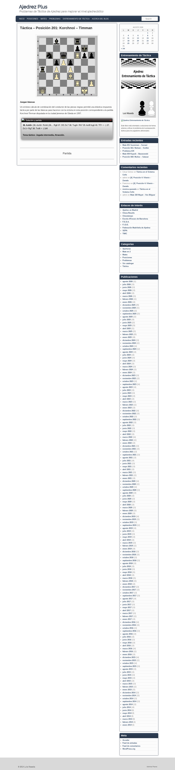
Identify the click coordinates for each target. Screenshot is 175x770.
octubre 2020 (127, 487)
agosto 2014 (127, 704)
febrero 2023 (127, 405)
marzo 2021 (127, 472)
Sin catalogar (128, 263)
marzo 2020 (127, 508)
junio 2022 (126, 428)
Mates (44, 19)
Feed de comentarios (131, 746)
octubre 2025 (127, 311)
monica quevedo (129, 189)
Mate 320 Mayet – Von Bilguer (142, 195)
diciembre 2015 (128, 657)
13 (138, 38)
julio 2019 (126, 531)
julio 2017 (126, 602)
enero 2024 (127, 373)
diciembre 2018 (128, 552)
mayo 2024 (127, 361)
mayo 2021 (127, 467)
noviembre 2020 (129, 484)
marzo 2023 (127, 402)
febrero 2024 (127, 370)
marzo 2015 (127, 684)
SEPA (124, 231)
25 (128, 43)
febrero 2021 (127, 475)
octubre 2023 (127, 381)
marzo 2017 (127, 613)
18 (128, 41)
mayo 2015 (127, 678)
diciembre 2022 (128, 411)
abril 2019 (126, 540)
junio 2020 (126, 499)
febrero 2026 (127, 299)
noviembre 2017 (129, 590)
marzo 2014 (127, 719)
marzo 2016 (127, 649)
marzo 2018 (127, 578)
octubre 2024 (127, 346)
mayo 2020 (127, 502)
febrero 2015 (127, 687)
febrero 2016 (127, 651)
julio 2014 (126, 707)
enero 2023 (127, 408)
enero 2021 (127, 478)
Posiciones (32, 19)
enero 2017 (127, 619)
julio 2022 (126, 425)
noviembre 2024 (129, 343)
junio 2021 (126, 463)
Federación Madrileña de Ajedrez (136, 228)
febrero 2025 (127, 334)
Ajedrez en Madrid (130, 210)
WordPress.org (128, 749)
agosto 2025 (127, 317)
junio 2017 (126, 605)
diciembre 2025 (128, 305)
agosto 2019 (127, 528)
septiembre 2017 (129, 596)
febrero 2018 (127, 581)
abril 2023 (126, 399)
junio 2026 (126, 287)
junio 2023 (126, 393)
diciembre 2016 (128, 622)
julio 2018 (126, 566)
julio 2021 (126, 461)
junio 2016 (126, 640)
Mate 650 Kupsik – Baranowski (135, 154)
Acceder (125, 740)
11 (128, 38)
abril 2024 (126, 364)
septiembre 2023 (129, 384)
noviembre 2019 (129, 519)
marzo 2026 (127, 296)
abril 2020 (126, 505)
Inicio (21, 19)
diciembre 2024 (128, 340)
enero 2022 (127, 443)
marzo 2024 (127, 367)
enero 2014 (127, 725)
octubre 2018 (127, 557)
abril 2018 (126, 575)
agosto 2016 (127, 634)
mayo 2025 (127, 325)
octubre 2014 (127, 699)
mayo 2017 (127, 607)
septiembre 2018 (129, 560)
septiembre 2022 (129, 419)
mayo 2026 (127, 290)
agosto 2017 (127, 599)
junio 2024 (126, 358)
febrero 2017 (127, 616)
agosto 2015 (127, 669)
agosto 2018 (127, 563)
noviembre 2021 (129, 449)
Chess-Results (128, 213)
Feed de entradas (129, 743)
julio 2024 (126, 355)
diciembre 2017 (128, 587)
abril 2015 (126, 681)
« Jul (123, 49)
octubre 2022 (127, 417)
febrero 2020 (127, 511)
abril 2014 (126, 716)
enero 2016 (127, 654)
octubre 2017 (127, 593)
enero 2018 (127, 584)
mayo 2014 (127, 713)
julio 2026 (126, 284)
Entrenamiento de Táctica (76, 19)
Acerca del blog (100, 19)
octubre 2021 (127, 452)
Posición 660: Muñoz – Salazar (135, 157)
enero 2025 (127, 337)
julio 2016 (126, 637)
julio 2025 (126, 320)
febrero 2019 (127, 546)
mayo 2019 (127, 537)
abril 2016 (126, 646)
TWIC (124, 234)
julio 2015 (126, 672)
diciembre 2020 (128, 481)
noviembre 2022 (129, 414)
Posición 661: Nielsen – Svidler (135, 148)
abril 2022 (126, 434)
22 (148, 41)
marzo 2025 (127, 331)
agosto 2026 (127, 281)
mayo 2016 (127, 643)
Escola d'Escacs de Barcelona (135, 219)
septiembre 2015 (129, 666)
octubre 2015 (127, 663)
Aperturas (126, 249)
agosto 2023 (127, 387)
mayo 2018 (127, 572)
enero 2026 (127, 302)
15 (148, 38)
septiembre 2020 (129, 490)
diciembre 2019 (128, 516)
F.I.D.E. (125, 225)
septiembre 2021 (129, 455)
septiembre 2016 (129, 631)
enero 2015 (127, 690)
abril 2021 (126, 469)
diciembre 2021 (128, 446)
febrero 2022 (127, 440)
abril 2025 (126, 328)
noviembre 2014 (129, 695)
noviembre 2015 (129, 660)
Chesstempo (127, 216)
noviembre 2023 (129, 378)
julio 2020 (126, 496)
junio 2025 (126, 323)
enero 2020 (127, 513)
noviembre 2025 (129, 308)
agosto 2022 (127, 422)
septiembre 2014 (129, 701)
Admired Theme (152, 767)
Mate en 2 (126, 252)
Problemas (54, 19)
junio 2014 (126, 710)
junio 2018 (126, 569)
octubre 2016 (127, 628)
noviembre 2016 (129, 625)
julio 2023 (126, 390)
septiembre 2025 (129, 314)
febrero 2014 (127, 722)
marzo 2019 (127, 543)
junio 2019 (126, 534)
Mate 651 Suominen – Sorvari (134, 145)
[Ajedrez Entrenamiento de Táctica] (138, 117)
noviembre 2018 (129, 555)
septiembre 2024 (129, 349)
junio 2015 (126, 675)
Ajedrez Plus (33, 7)
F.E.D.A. (125, 222)
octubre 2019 (127, 522)
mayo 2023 (127, 396)
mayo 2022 (127, 431)
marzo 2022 (127, 437)
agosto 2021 (127, 458)
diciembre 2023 (128, 375)
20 (138, 41)
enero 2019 (127, 549)
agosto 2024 (127, 352)
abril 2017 (126, 610)
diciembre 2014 (128, 693)
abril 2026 (126, 293)
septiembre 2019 (129, 525)
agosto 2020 (127, 493)
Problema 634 (128, 151)
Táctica (125, 266)
